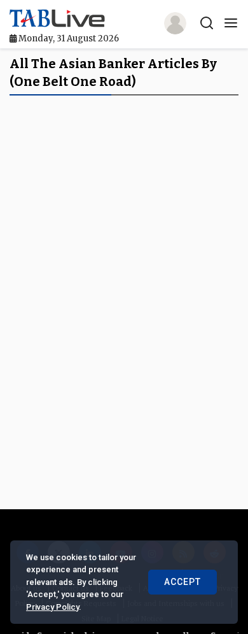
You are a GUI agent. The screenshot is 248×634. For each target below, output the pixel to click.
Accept (182, 582)
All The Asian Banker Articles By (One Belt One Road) (113, 72)
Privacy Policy (52, 607)
